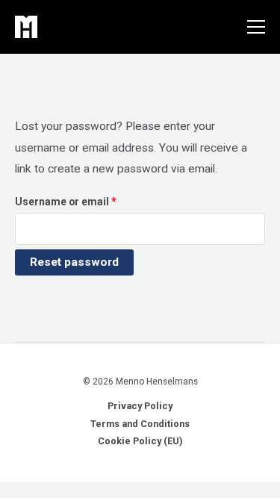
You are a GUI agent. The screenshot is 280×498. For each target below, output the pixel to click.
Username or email (88, 201)
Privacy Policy (140, 405)
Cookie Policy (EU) (140, 440)
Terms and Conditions (140, 423)
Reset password (74, 262)
